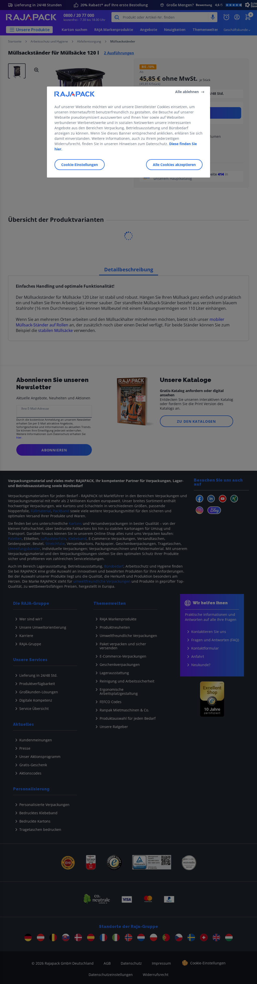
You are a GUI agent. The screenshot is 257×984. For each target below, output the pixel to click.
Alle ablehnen (187, 91)
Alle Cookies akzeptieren (174, 164)
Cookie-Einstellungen (79, 164)
